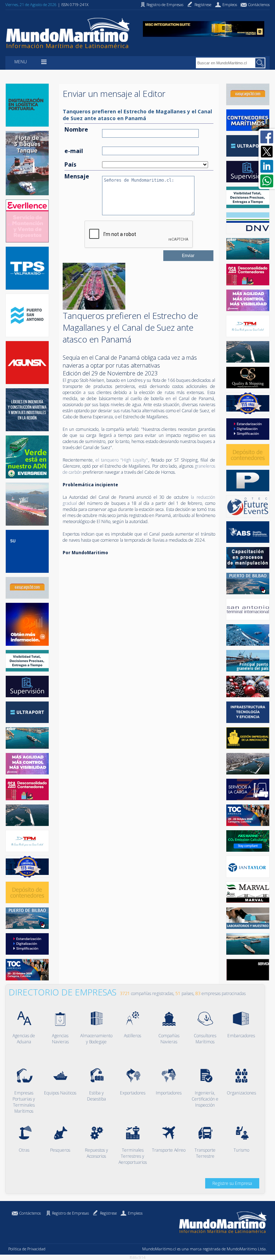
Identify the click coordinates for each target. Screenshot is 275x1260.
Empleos (135, 1213)
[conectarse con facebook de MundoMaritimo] (266, 137)
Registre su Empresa (232, 1183)
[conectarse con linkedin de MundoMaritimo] (266, 166)
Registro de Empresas (70, 1213)
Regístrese (108, 1213)
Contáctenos (30, 1213)
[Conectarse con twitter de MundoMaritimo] (266, 151)
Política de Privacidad (26, 1248)
